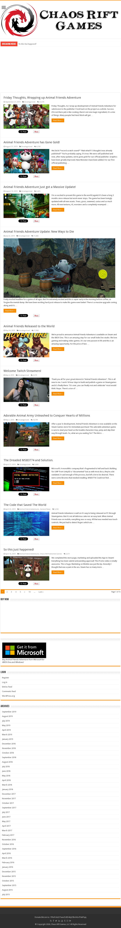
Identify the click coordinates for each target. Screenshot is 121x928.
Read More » (57, 120)
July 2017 (6, 812)
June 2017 (6, 817)
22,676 (41, 102)
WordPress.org (8, 696)
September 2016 (9, 849)
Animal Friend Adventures (29, 509)
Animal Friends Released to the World (29, 326)
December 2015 (8, 872)
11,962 (36, 330)
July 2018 (6, 766)
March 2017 (7, 830)
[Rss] (51, 921)
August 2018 (7, 762)
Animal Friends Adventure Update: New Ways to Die (39, 231)
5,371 (68, 554)
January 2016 (7, 867)
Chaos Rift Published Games (51, 554)
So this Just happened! (27, 44)
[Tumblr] (65, 921)
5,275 (35, 375)
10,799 (35, 420)
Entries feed (7, 687)
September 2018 (9, 757)
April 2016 (6, 853)
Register (5, 678)
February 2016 (8, 862)
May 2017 (6, 821)
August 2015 (7, 890)
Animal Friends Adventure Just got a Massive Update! (40, 187)
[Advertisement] (60, 69)
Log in (4, 682)
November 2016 (9, 840)
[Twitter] (56, 921)
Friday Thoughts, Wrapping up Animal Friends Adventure (42, 97)
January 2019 (7, 739)
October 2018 (8, 753)
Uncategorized (29, 102)
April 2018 (6, 780)
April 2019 (6, 730)
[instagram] (67, 921)
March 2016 (7, 858)
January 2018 (7, 789)
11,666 (35, 236)
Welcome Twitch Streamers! (22, 371)
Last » (41, 592)
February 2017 (8, 835)
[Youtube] (62, 921)
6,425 (38, 191)
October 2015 (8, 881)
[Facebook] (53, 921)
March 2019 (7, 734)
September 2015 (9, 885)
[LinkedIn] (59, 921)
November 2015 (9, 876)
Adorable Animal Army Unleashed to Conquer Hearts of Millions (47, 415)
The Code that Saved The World (25, 505)
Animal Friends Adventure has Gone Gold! (32, 142)
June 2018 (6, 771)
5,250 (56, 509)
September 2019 (9, 712)
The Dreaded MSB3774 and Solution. (28, 460)
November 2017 (9, 798)
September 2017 (9, 808)
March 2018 (7, 785)
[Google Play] (70, 921)
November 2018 (9, 748)
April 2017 (6, 826)
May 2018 (6, 776)
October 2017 (8, 803)
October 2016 (8, 844)
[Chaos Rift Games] (60, 19)
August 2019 (7, 716)
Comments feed (9, 691)
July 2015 (6, 894)
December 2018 (8, 744)
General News (45, 509)
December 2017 (8, 794)
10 (29, 592)
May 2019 (6, 725)
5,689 (36, 464)
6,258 (38, 147)
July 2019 (6, 721)
